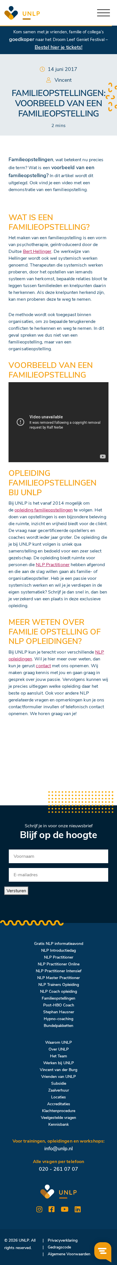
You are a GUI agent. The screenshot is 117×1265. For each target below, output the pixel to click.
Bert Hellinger (37, 251)
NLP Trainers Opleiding (58, 984)
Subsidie (58, 1083)
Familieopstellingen (58, 998)
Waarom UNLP (58, 1042)
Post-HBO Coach (58, 1005)
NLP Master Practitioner (58, 978)
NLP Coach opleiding (58, 991)
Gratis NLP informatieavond (58, 943)
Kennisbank (58, 1124)
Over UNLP (59, 1049)
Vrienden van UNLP (58, 1076)
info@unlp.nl (58, 1148)
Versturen (16, 891)
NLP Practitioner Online (59, 964)
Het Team (58, 1056)
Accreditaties (58, 1104)
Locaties (58, 1097)
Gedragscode (59, 1247)
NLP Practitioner (53, 565)
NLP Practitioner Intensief (59, 971)
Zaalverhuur (58, 1090)
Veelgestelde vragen (58, 1117)
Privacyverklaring (63, 1240)
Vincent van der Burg (58, 1069)
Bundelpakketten (58, 1025)
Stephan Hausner (58, 1012)
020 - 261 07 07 (58, 1169)
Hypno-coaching (58, 1019)
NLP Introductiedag (58, 950)
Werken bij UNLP (58, 1063)
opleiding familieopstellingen (43, 510)
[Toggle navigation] (103, 13)
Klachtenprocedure (58, 1110)
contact (43, 666)
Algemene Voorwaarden (69, 1254)
